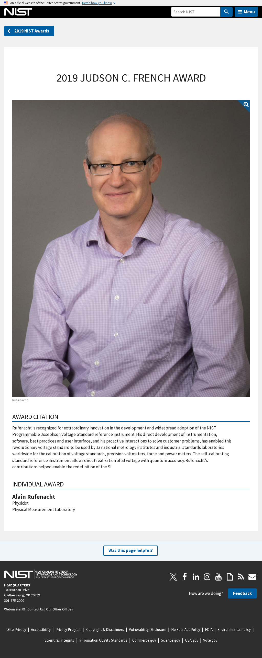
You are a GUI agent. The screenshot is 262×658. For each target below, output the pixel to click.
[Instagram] (207, 576)
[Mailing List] (252, 576)
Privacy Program (68, 629)
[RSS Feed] (241, 576)
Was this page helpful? (130, 550)
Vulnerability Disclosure (147, 629)
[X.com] (173, 576)
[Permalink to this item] (61, 416)
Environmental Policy (234, 629)
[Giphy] (229, 576)
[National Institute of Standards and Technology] (40, 574)
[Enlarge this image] (131, 248)
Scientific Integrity (59, 640)
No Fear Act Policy (185, 629)
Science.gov (170, 640)
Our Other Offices (59, 609)
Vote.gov (210, 640)
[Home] (18, 12)
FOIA (209, 629)
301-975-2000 (14, 600)
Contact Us (35, 609)
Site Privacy (16, 629)
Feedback (242, 593)
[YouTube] (218, 576)
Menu (249, 12)
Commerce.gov (144, 640)
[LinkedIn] (196, 576)
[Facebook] (184, 576)
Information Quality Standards (103, 640)
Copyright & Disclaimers (105, 629)
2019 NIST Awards (31, 31)
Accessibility (41, 629)
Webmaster (13, 609)
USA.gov (191, 640)
